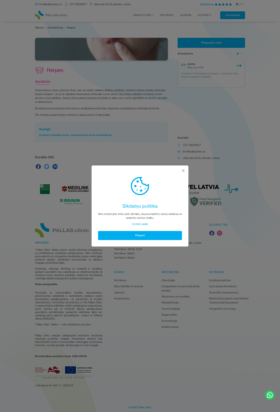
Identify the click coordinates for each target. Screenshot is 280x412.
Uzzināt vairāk (140, 224)
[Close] (183, 170)
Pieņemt (140, 235)
